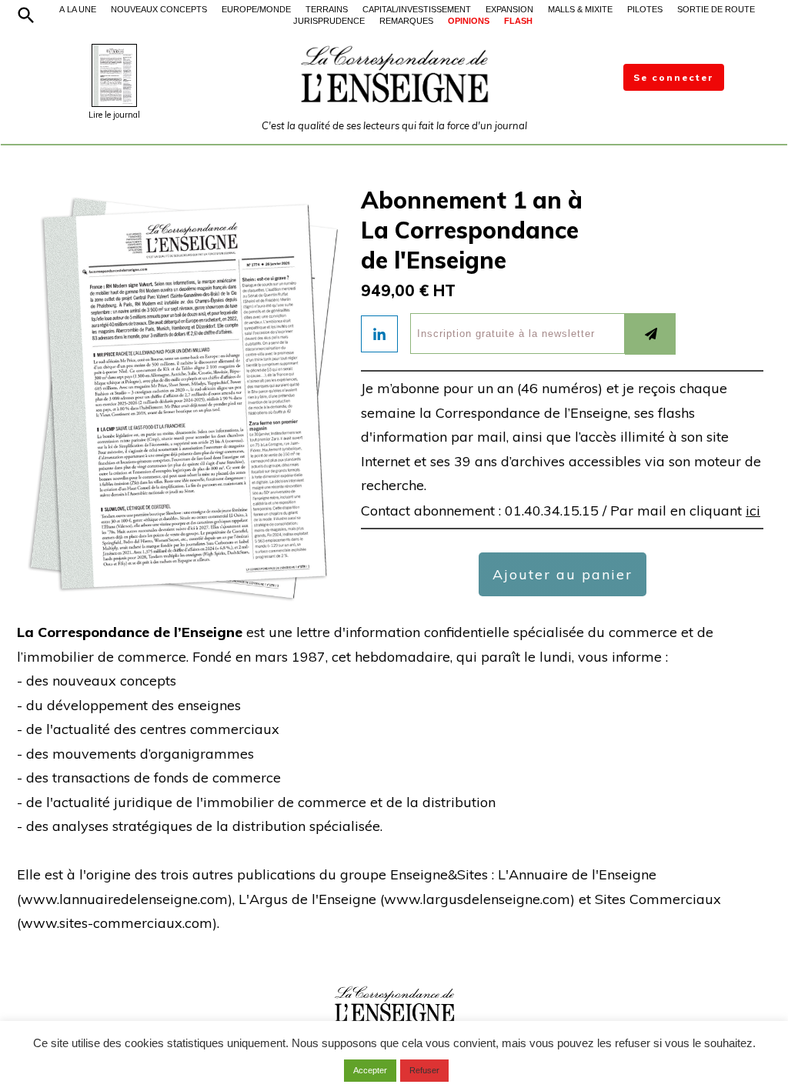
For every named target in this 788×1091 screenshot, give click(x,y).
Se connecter (673, 77)
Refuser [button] (424, 1070)
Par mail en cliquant (685, 510)
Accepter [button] (370, 1070)
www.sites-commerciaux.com (116, 923)
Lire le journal (114, 114)
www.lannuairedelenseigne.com (124, 899)
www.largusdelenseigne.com (477, 899)
